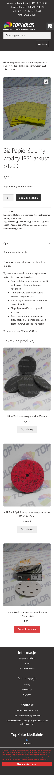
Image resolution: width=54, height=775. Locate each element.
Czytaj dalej (27, 429)
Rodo (27, 663)
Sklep (24, 62)
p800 (24, 225)
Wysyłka (27, 694)
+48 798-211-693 (31, 710)
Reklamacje (27, 689)
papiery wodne (10, 65)
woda (19, 228)
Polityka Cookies (27, 668)
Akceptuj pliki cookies (27, 764)
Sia (19, 218)
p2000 (39, 221)
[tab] (27, 243)
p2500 (45, 221)
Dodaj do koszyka (28, 197)
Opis (5, 243)
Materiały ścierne (37, 62)
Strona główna (13, 62)
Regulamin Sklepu (27, 658)
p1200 (26, 221)
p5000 (12, 225)
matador (12, 221)
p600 (18, 225)
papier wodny (33, 225)
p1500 (33, 221)
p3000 (6, 225)
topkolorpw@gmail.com (29, 715)
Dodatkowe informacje (15, 252)
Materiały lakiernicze (23, 215)
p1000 (20, 221)
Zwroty (27, 684)
